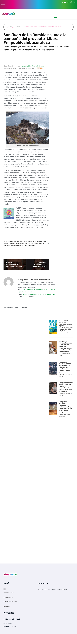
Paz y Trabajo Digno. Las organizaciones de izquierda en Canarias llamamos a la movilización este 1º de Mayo (66, 326)
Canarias (61, 335)
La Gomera (62, 416)
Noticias (18, 26)
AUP (34, 241)
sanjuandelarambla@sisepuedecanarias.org (38, 294)
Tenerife (61, 376)
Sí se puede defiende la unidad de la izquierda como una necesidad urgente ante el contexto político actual (65, 346)
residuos (24, 243)
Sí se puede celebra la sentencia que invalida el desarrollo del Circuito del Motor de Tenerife (66, 387)
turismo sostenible (28, 245)
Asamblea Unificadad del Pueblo (21, 241)
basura (39, 241)
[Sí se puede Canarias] (8, 14)
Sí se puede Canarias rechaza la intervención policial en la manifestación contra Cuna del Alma (65, 367)
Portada (10, 26)
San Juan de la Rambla (26, 68)
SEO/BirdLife (8, 245)
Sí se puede (17, 245)
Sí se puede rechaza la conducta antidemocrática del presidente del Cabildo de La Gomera (65, 407)
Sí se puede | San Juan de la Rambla (32, 66)
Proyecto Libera (15, 243)
